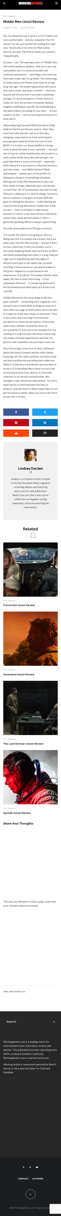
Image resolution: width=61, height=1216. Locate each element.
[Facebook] (24, 1167)
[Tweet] (45, 412)
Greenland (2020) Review (18, 674)
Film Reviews (9, 16)
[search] (54, 1022)
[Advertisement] (30, 950)
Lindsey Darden (10, 27)
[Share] (16, 412)
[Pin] (16, 422)
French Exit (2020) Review (19, 605)
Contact (23, 1178)
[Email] (45, 433)
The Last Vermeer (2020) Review (23, 743)
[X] (30, 1167)
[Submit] (16, 433)
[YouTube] (37, 1167)
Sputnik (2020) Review (17, 813)
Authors (37, 1178)
